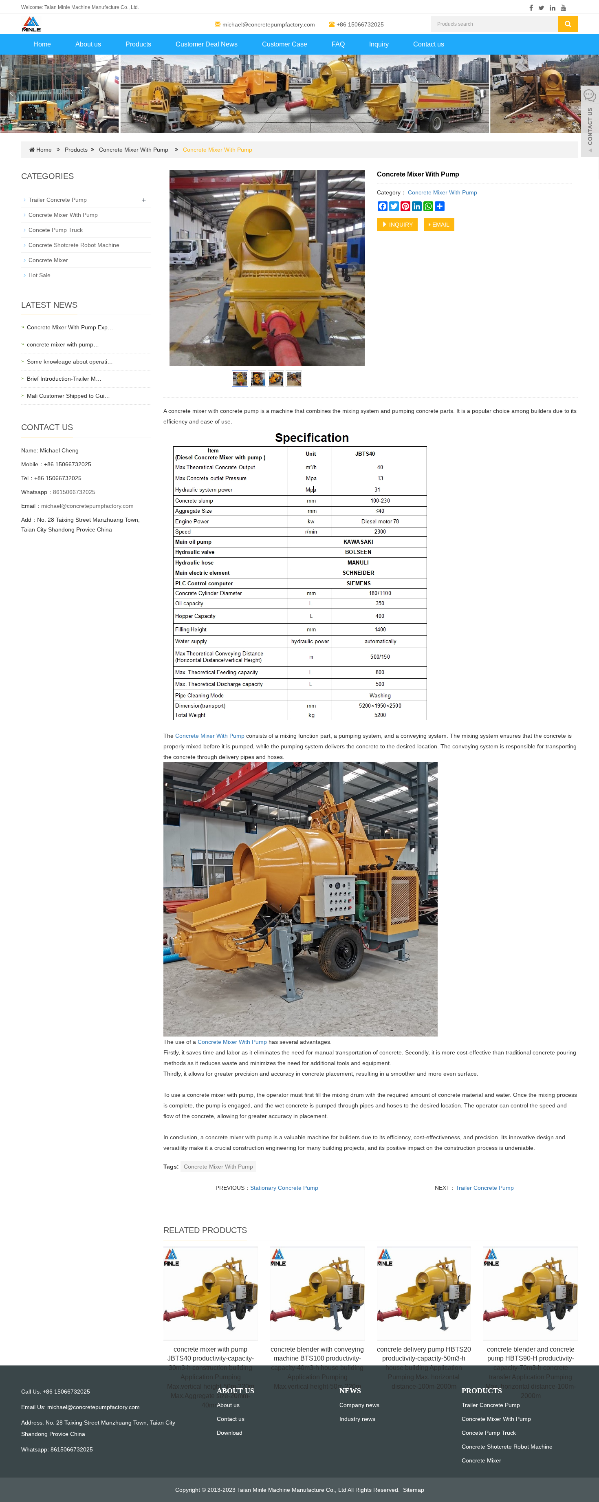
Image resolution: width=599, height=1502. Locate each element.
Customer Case (284, 44)
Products (138, 44)
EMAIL (440, 224)
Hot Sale (40, 275)
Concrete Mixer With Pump (133, 149)
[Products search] (568, 24)
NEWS (350, 1391)
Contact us (428, 44)
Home (42, 44)
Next (354, 268)
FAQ (338, 44)
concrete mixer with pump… (63, 344)
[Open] (590, 122)
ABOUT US (235, 1391)
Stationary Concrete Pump (284, 1187)
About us (88, 44)
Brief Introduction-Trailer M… (64, 378)
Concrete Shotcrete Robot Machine (74, 245)
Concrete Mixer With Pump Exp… (70, 327)
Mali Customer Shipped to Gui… (68, 396)
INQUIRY (400, 224)
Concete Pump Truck (56, 230)
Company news (359, 1405)
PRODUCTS (482, 1391)
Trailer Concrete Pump (485, 1187)
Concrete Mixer (48, 260)
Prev (180, 268)
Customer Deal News (207, 44)
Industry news (357, 1419)
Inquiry (379, 44)
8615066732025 (74, 492)
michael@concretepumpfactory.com (268, 24)
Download (229, 1432)
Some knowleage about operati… (70, 361)
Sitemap (413, 1490)
